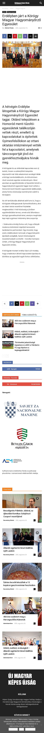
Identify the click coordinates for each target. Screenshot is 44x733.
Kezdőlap (5, 8)
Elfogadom (13, 729)
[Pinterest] (15, 36)
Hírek (12, 8)
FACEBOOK (7, 362)
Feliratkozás (35, 384)
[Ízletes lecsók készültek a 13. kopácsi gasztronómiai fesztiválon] (22, 577)
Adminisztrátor (8, 623)
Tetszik (38, 369)
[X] (9, 36)
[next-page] (7, 355)
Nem (21, 729)
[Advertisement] (22, 85)
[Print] (35, 36)
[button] (3, 3)
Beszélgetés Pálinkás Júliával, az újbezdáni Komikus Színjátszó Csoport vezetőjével (18, 513)
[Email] (30, 36)
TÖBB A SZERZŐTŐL (29, 315)
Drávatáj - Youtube (10, 378)
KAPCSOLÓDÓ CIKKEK (11, 315)
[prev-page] (3, 355)
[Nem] (41, 725)
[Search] (41, 3)
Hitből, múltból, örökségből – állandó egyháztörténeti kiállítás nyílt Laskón (27, 334)
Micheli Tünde (9, 28)
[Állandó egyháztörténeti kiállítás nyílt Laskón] (22, 542)
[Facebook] (4, 36)
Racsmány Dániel (8, 520)
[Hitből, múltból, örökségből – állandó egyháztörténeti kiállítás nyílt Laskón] (8, 334)
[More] (37, 303)
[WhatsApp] (20, 36)
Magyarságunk (20, 8)
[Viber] (25, 36)
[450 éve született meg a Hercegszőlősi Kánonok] (8, 323)
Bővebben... (30, 729)
